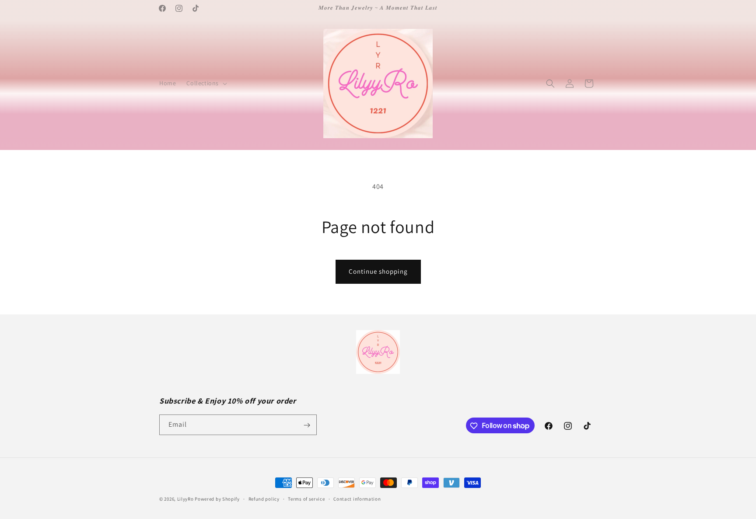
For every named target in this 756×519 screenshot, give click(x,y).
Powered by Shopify (217, 499)
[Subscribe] (306, 425)
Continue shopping (378, 271)
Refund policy (264, 498)
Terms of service (306, 498)
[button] (206, 83)
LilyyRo (185, 499)
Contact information (357, 498)
